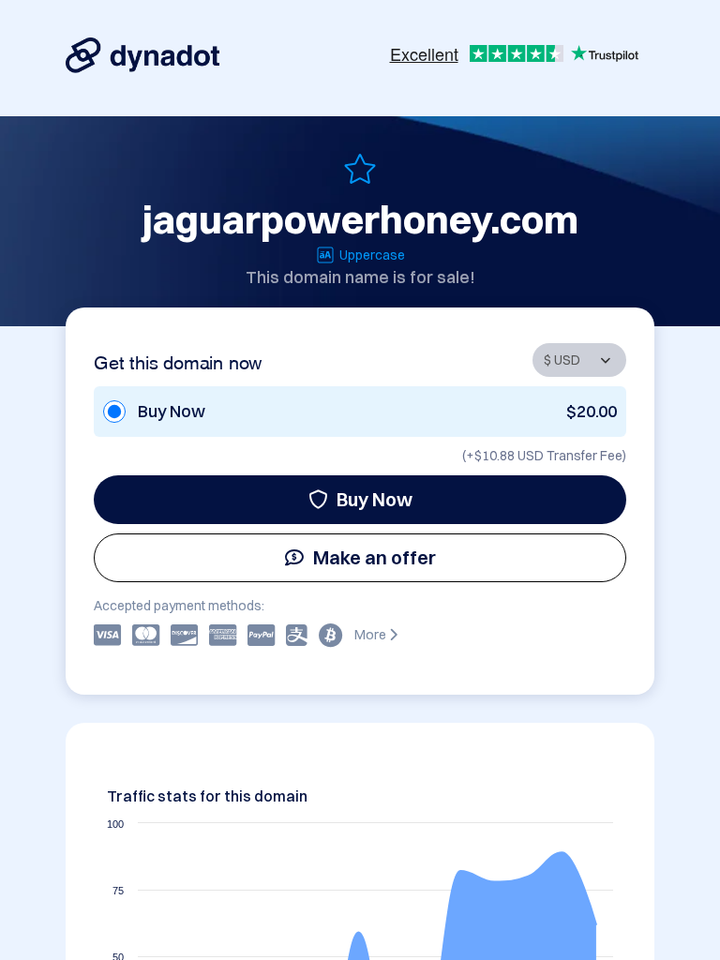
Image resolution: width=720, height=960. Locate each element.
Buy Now (374, 499)
